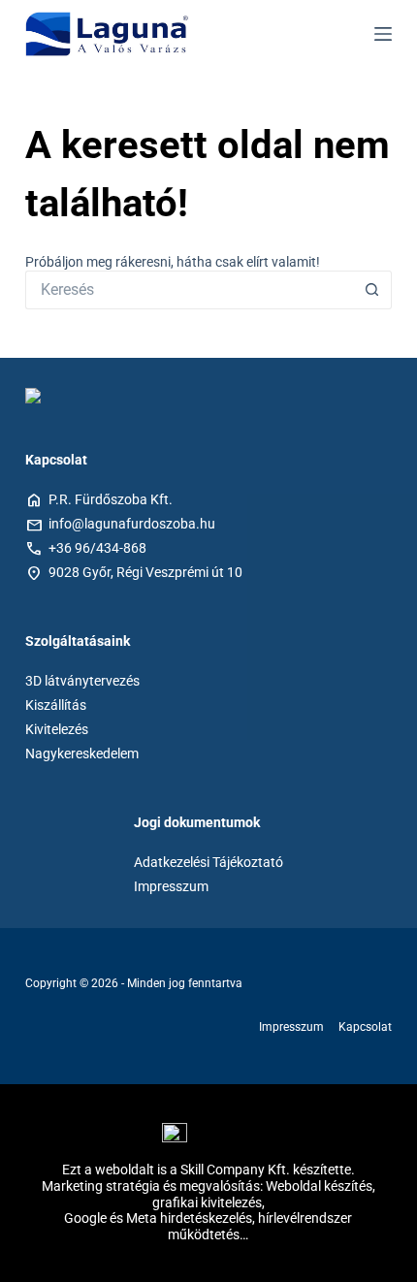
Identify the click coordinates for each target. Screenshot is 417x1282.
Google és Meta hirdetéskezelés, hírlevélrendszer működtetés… (208, 1226)
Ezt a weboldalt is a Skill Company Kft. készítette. (208, 1169)
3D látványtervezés (82, 681)
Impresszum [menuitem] (291, 1027)
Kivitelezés (56, 729)
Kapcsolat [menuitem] (365, 1027)
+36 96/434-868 (97, 548)
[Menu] (383, 34)
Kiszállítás (55, 705)
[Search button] (372, 290)
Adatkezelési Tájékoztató (208, 862)
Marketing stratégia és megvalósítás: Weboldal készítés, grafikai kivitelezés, (208, 1194)
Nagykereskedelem (82, 753)
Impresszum (171, 886)
